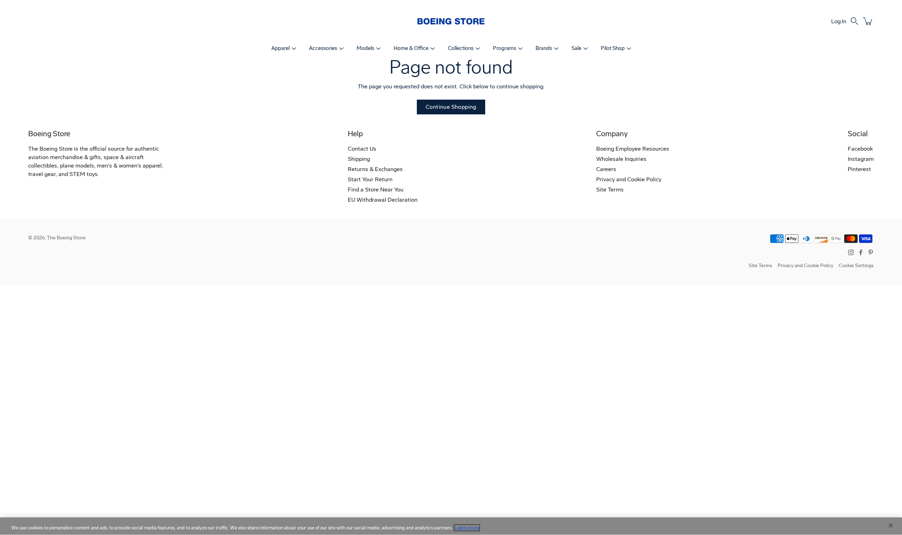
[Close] (890, 525)
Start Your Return (370, 179)
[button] (854, 21)
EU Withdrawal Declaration (383, 199)
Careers (606, 169)
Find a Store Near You (375, 189)
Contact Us (362, 148)
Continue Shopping (451, 106)
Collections (461, 48)
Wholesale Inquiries (621, 159)
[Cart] (868, 21)
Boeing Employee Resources (632, 148)
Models (365, 48)
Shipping (359, 159)
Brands (544, 48)
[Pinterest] (870, 252)
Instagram (861, 159)
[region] (451, 526)
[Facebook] (861, 252)
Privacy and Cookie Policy (628, 179)
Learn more (467, 527)
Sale (576, 48)
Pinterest (859, 169)
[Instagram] (851, 252)
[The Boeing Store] (451, 21)
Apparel (280, 48)
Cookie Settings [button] (856, 266)
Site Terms (610, 189)
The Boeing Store (66, 238)
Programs (504, 48)
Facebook (860, 148)
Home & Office (411, 48)
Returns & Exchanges (375, 169)
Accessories (323, 48)
